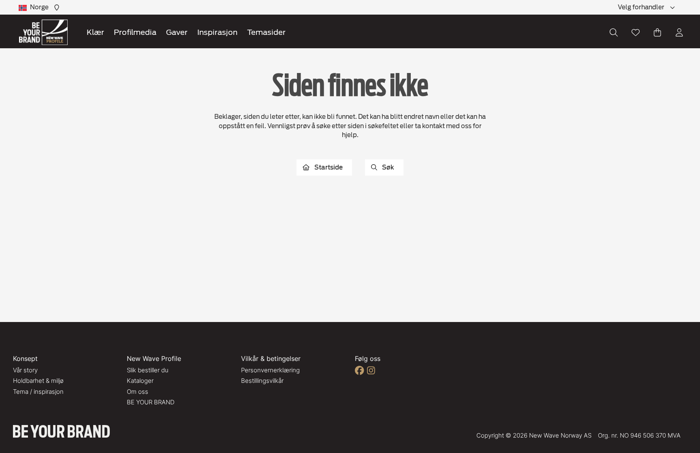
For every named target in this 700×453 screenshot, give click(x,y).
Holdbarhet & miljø (38, 380)
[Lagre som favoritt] (635, 32)
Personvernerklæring (270, 370)
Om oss (137, 391)
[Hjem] (43, 32)
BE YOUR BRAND (151, 402)
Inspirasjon (217, 32)
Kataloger (140, 380)
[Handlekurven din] (657, 32)
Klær (95, 32)
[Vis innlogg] (679, 32)
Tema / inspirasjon (38, 391)
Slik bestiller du (148, 370)
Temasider (266, 32)
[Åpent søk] (613, 32)
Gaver (177, 32)
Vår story (25, 370)
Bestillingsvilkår (262, 380)
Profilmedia (135, 32)
